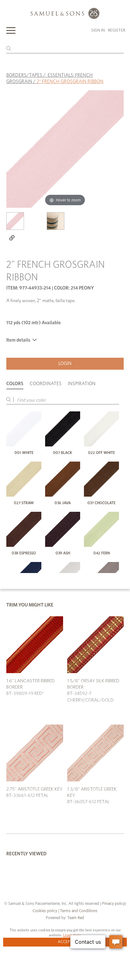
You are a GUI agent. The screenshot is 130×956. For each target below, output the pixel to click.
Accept (65, 942)
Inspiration (82, 383)
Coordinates (46, 383)
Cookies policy (44, 911)
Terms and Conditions (78, 911)
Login (65, 363)
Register (116, 30)
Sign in (98, 30)
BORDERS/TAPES (24, 75)
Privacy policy (113, 904)
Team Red (75, 918)
